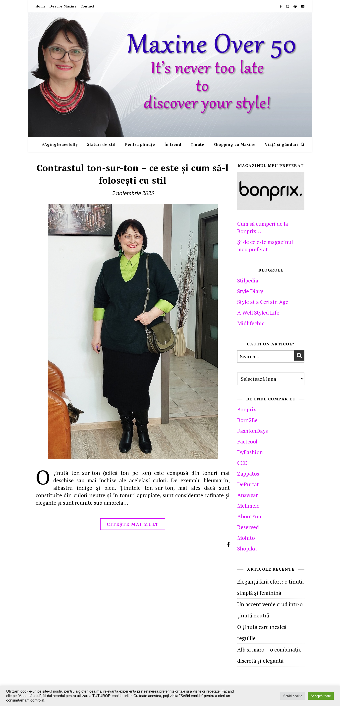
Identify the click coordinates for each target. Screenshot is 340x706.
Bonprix (246, 409)
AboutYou (249, 516)
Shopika (247, 548)
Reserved (248, 527)
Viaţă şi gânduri (281, 144)
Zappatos (248, 473)
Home (41, 6)
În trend (172, 144)
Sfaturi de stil (101, 144)
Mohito (246, 537)
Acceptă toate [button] (321, 696)
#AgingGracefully (60, 144)
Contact (87, 6)
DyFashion (250, 452)
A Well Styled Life (258, 312)
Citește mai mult (133, 524)
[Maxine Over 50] (170, 74)
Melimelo (248, 505)
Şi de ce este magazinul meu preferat (265, 245)
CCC (242, 462)
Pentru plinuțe (140, 144)
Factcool (247, 441)
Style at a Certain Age (262, 301)
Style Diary (250, 291)
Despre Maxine (63, 6)
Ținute (197, 144)
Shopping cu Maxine (235, 144)
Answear (247, 494)
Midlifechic (250, 323)
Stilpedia (247, 280)
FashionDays (252, 430)
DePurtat (248, 484)
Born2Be (247, 420)
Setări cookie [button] (292, 696)
